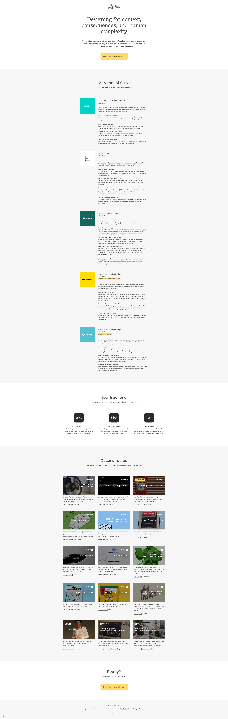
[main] (114, 25)
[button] (3, 716)
